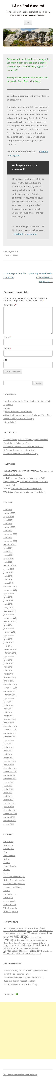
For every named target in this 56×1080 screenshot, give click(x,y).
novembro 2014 (10, 687)
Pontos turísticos (10, 894)
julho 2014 (7, 701)
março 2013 (8, 757)
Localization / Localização (14, 876)
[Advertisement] (28, 1030)
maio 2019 (7, 576)
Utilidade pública (10, 911)
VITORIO (7, 492)
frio (20, 940)
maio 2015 (7, 666)
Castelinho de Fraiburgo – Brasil (16, 443)
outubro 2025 (9, 513)
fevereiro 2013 (9, 761)
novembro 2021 (10, 541)
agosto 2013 (8, 740)
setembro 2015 (9, 652)
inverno (25, 943)
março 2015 (8, 673)
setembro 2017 (9, 621)
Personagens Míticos (12, 887)
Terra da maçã (30, 953)
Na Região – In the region (14, 880)
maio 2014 (7, 708)
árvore (38, 953)
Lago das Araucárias (15, 945)
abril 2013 (7, 754)
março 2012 (8, 799)
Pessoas (6, 890)
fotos (6, 937)
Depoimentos (9, 855)
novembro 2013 (10, 729)
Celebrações (8, 848)
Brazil (42, 928)
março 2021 (8, 555)
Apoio (7, 408)
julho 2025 (7, 520)
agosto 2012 (8, 782)
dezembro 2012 (10, 768)
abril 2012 (7, 796)
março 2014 (8, 715)
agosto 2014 (8, 698)
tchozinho (36, 950)
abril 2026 (7, 509)
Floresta (6, 862)
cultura (35, 930)
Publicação (8, 897)
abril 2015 (7, 670)
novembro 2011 (10, 813)
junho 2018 (8, 600)
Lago (5, 873)
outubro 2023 (9, 527)
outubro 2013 (9, 733)
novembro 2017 (10, 618)
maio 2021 (7, 551)
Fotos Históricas (10, 866)
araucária (6, 929)
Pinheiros (27, 948)
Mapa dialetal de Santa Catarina (18, 411)
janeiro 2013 (8, 764)
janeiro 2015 (8, 680)
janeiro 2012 (8, 806)
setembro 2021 (9, 544)
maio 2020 (7, 562)
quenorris (35, 948)
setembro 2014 (9, 694)
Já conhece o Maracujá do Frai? (32, 478)
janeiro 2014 (8, 722)
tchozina (26, 951)
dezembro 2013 (10, 726)
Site (5, 359)
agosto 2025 (8, 516)
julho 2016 (7, 639)
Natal (5, 948)
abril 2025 (7, 523)
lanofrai (32, 945)
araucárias (16, 928)
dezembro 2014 (10, 684)
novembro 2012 (10, 771)
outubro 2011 (9, 817)
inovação (17, 943)
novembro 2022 (10, 534)
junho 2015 (8, 663)
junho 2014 (8, 705)
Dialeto (6, 859)
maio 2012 (7, 792)
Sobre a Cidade (9, 904)
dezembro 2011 (10, 810)
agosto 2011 (8, 824)
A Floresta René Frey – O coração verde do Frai (23, 446)
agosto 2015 (8, 656)
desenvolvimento (14, 933)
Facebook (43, 151)
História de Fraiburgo (38, 940)
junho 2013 (8, 747)
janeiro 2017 (8, 628)
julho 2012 (7, 785)
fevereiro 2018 (9, 611)
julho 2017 (7, 625)
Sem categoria (9, 901)
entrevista (34, 933)
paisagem (18, 948)
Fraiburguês (10, 940)
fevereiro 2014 (9, 719)
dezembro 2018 (10, 586)
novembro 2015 (10, 649)
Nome (7, 337)
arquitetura (27, 928)
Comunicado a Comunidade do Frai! (26, 488)
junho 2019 (8, 572)
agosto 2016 (8, 635)
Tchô (6, 953)
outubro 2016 (9, 632)
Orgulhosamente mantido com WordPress (20, 1074)
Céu (5, 852)
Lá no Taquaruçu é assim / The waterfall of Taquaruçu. (40, 277)
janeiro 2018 (8, 614)
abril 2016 (7, 646)
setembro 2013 (9, 736)
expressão (43, 933)
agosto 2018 (8, 593)
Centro (15, 930)
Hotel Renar (8, 943)
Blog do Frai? (10, 422)
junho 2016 (8, 642)
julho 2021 (7, 548)
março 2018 (8, 607)
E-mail (7, 348)
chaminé (22, 930)
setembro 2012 (9, 778)
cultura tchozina (46, 930)
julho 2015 (7, 659)
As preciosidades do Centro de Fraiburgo (20, 453)
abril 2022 (7, 537)
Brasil (36, 928)
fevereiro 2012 (9, 803)
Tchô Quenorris (10, 908)
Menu (28, 23)
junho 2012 (8, 789)
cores (29, 930)
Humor (6, 869)
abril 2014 (7, 712)
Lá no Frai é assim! (28, 5)
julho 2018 (7, 597)
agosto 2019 (8, 569)
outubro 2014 (9, 691)
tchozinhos (47, 951)
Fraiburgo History (35, 937)
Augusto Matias (10, 481)
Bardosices (8, 845)
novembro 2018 (10, 590)
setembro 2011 (9, 820)
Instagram (15, 155)
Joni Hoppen (33, 943)
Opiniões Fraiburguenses (14, 883)
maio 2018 (7, 604)
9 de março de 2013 (10, 251)
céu (5, 933)
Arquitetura (8, 841)
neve (10, 948)
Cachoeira (7, 930)
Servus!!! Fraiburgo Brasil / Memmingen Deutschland (25, 439)
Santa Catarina (13, 951)
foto (49, 933)
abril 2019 (7, 579)
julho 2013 (7, 743)
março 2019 (8, 583)
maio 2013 (7, 750)
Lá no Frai (43, 945)
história (25, 940)
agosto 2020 (8, 558)
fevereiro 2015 (9, 677)
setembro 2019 (9, 565)
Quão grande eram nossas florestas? (19, 450)
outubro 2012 (9, 775)
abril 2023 (7, 530)
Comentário (9, 305)
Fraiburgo (19, 936)
